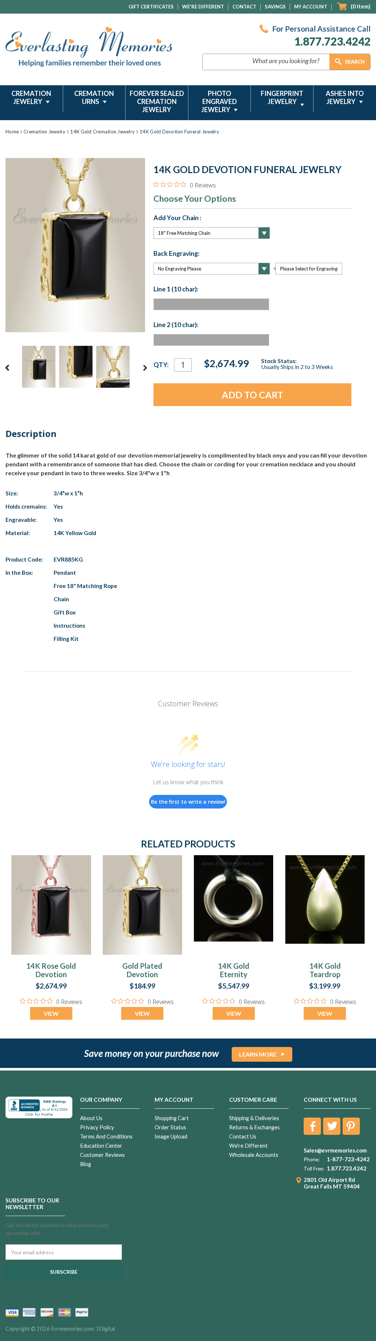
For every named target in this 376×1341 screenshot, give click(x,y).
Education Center (101, 1146)
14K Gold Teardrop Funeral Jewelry (325, 978)
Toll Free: (314, 1169)
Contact (244, 7)
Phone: (311, 1159)
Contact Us (242, 1136)
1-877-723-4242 (348, 1159)
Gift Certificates (151, 7)
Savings (275, 7)
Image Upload (171, 1136)
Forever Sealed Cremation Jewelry (157, 101)
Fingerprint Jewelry (282, 97)
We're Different (203, 7)
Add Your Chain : (177, 218)
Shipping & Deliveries (254, 1118)
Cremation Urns (94, 97)
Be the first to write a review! (188, 801)
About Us (91, 1118)
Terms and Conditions (106, 1136)
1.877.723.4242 (332, 41)
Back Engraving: (176, 253)
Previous (7, 368)
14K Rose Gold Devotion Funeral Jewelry (51, 978)
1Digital (105, 1329)
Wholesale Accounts (253, 1155)
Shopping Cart (172, 1118)
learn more (257, 1054)
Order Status (170, 1127)
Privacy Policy (97, 1127)
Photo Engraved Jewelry (219, 101)
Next (145, 368)
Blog (85, 1164)
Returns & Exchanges (254, 1127)
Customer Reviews (102, 1155)
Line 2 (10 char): (175, 325)
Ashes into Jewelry (345, 97)
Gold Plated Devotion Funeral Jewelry (142, 978)
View (51, 1013)
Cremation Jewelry (31, 97)
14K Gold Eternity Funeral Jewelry (233, 978)
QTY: (161, 365)
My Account (310, 7)
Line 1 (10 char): (175, 289)
